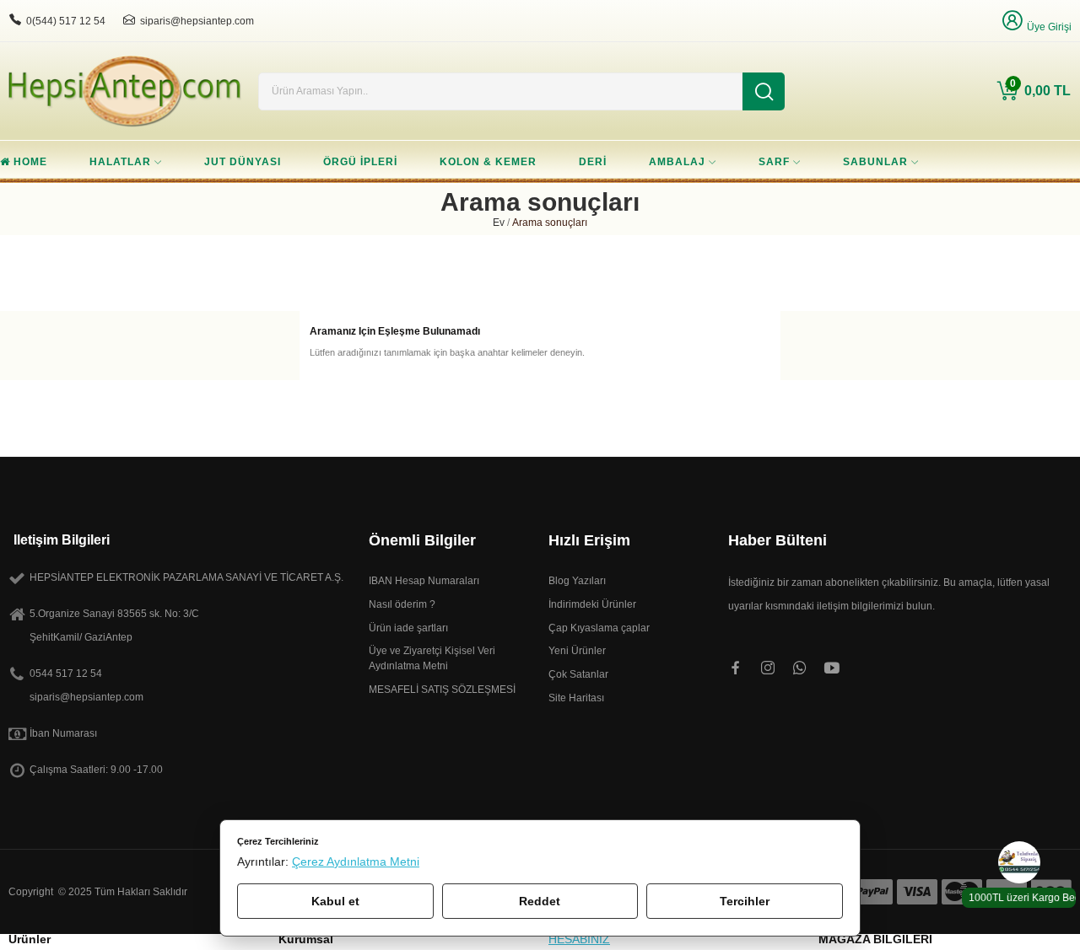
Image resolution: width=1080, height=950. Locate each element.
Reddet (539, 901)
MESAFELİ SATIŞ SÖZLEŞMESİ (442, 689)
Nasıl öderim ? (402, 604)
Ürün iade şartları (408, 628)
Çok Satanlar (578, 674)
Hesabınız (579, 939)
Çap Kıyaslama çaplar (599, 628)
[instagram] (767, 668)
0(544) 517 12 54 (65, 21)
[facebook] (735, 668)
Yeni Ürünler (577, 651)
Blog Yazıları (577, 581)
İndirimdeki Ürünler (592, 604)
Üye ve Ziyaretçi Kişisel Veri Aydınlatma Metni (432, 658)
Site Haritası (576, 698)
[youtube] (832, 668)
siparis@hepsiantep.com (197, 21)
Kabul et (335, 901)
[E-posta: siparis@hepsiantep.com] (129, 20)
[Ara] (763, 91)
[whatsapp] (799, 668)
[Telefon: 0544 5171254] (15, 20)
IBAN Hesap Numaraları (424, 581)
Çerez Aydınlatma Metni (355, 861)
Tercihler (745, 901)
